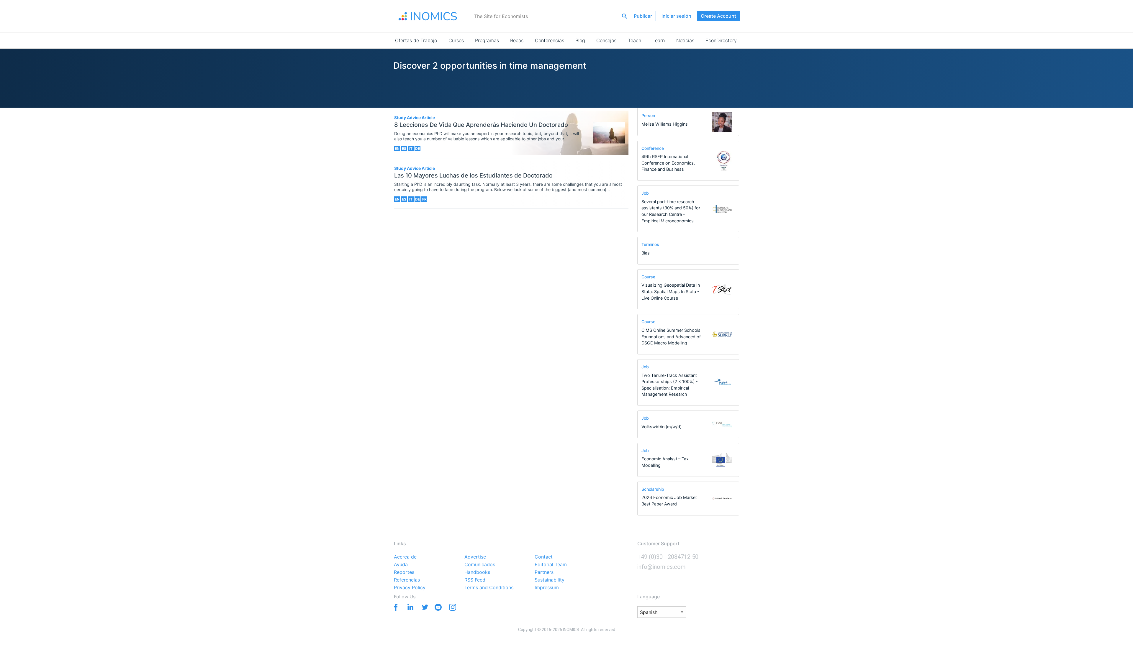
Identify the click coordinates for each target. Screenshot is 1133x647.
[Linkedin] (409, 606)
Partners (544, 572)
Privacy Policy (409, 587)
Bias (645, 252)
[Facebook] (394, 606)
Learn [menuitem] (658, 40)
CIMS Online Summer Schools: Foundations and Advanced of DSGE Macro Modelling (671, 336)
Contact (544, 557)
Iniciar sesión (676, 16)
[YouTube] (438, 608)
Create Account (718, 16)
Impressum (547, 587)
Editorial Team (551, 564)
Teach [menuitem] (634, 40)
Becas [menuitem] (516, 40)
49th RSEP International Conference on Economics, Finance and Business (668, 163)
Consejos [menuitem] (606, 40)
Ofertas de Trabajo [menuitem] (416, 40)
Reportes (404, 572)
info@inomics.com (661, 566)
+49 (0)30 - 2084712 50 (667, 556)
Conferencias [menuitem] (549, 40)
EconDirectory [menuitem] (721, 40)
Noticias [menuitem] (685, 40)
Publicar (643, 16)
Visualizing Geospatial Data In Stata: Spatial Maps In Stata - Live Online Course (670, 291)
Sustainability (549, 580)
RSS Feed (474, 580)
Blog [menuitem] (580, 40)
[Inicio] (427, 16)
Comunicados (479, 564)
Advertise (475, 557)
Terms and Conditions (488, 587)
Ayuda (401, 564)
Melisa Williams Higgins (664, 124)
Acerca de (405, 557)
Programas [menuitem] (487, 40)
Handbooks (477, 572)
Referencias (407, 580)
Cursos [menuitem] (456, 40)
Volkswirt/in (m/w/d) (661, 426)
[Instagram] (452, 608)
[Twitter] (423, 606)
